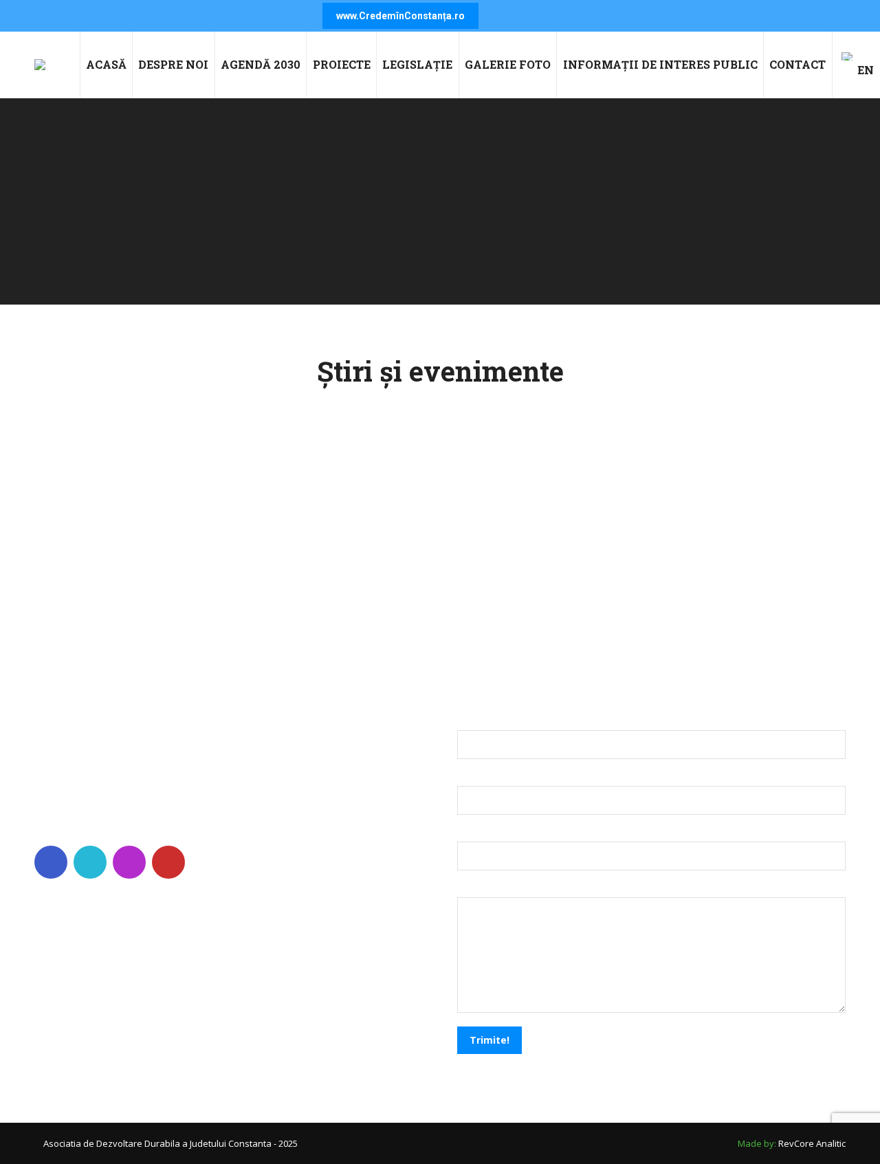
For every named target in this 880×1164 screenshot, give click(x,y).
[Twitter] (92, 862)
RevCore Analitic (812, 1143)
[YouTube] (170, 862)
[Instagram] (131, 862)
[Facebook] (52, 862)
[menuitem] (106, 65)
